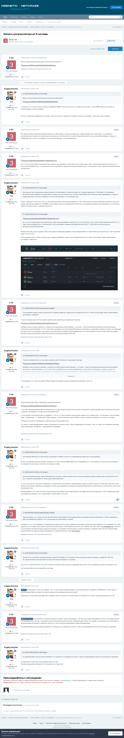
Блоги (21, 22)
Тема (41, 723)
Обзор (5, 17)
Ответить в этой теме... (22, 690)
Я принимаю (116, 733)
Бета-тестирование (26, 42)
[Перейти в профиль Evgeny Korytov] (11, 95)
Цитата (27, 77)
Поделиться (99, 40)
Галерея (4, 22)
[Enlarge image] (40, 101)
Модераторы (40, 22)
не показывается (107, 526)
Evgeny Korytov (11, 89)
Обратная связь (74, 723)
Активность (14, 17)
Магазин (24, 17)
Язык (35, 723)
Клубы (40, 17)
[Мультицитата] (22, 76)
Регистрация (116, 7)
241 (12, 74)
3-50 (15, 39)
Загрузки (13, 22)
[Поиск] (120, 17)
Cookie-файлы (86, 723)
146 (12, 105)
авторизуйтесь (66, 680)
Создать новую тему (97, 49)
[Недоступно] (69, 248)
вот (82, 621)
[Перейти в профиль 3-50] (5, 41)
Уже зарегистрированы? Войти (97, 7)
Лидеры (32, 17)
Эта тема (113, 17)
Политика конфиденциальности (56, 723)
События (29, 22)
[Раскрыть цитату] (24, 93)
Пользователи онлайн (54, 22)
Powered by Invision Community (62, 727)
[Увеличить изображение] (38, 65)
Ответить (115, 49)
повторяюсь (76, 531)
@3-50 (24, 590)
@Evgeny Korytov (27, 619)
